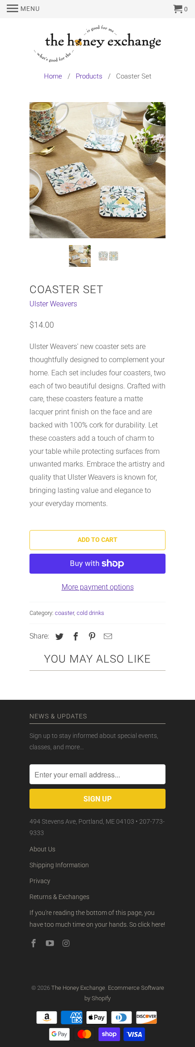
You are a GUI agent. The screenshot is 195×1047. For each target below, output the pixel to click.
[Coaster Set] (97, 170)
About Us (42, 849)
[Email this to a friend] (106, 636)
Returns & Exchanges (59, 896)
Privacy (39, 881)
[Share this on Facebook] (74, 636)
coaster (64, 613)
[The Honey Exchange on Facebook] (34, 943)
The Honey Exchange (78, 987)
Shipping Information (59, 865)
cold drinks (90, 613)
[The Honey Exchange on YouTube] (51, 943)
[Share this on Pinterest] (90, 636)
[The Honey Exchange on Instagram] (67, 943)
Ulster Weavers (53, 304)
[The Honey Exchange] (97, 45)
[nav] (23, 9)
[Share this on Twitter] (58, 636)
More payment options (98, 587)
